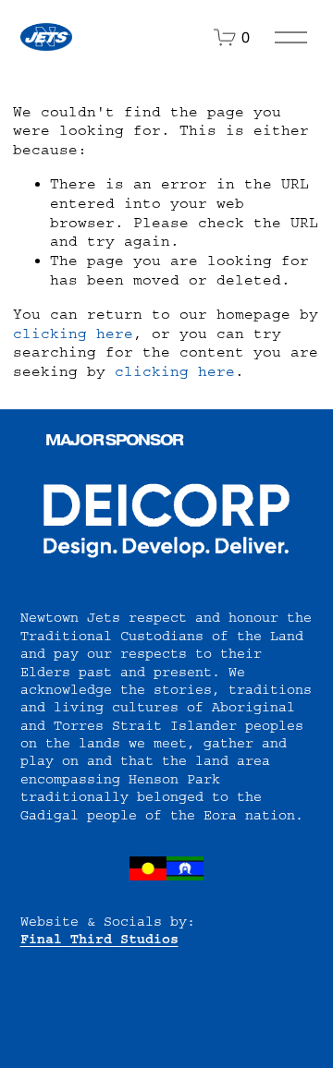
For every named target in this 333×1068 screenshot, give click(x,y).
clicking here (73, 333)
